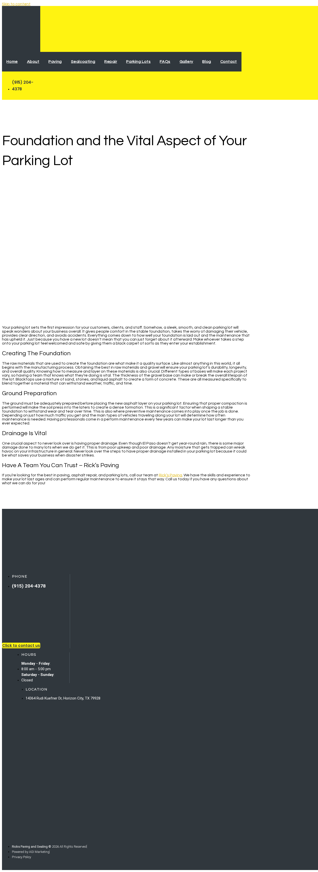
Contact (228, 62)
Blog (206, 62)
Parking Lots (138, 62)
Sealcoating (83, 62)
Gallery (186, 62)
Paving (55, 62)
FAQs (165, 62)
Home (12, 62)
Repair (110, 62)
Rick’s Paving (170, 475)
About (33, 62)
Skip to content (16, 4)
